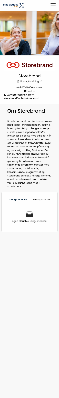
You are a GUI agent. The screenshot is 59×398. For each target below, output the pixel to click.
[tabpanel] (29, 217)
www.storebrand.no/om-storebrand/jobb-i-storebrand (21, 96)
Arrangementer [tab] (42, 199)
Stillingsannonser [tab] (18, 199)
